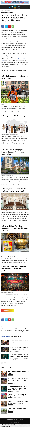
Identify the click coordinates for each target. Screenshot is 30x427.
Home (2, 10)
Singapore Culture (9, 12)
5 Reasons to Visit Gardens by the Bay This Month (8, 329)
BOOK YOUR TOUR (7, 310)
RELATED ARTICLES (5, 336)
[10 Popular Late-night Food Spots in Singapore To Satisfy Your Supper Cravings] (5, 349)
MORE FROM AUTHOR (16, 336)
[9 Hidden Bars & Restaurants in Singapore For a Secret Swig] (4, 396)
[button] (28, 7)
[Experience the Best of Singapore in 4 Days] (5, 342)
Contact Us (21, 419)
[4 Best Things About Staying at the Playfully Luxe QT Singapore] (4, 403)
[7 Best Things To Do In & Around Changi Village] (4, 411)
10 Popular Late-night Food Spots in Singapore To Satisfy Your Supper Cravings (18, 349)
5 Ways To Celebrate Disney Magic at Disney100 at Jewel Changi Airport (22, 330)
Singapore (7, 10)
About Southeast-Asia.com (12, 419)
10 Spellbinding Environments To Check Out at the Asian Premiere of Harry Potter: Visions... (18, 388)
